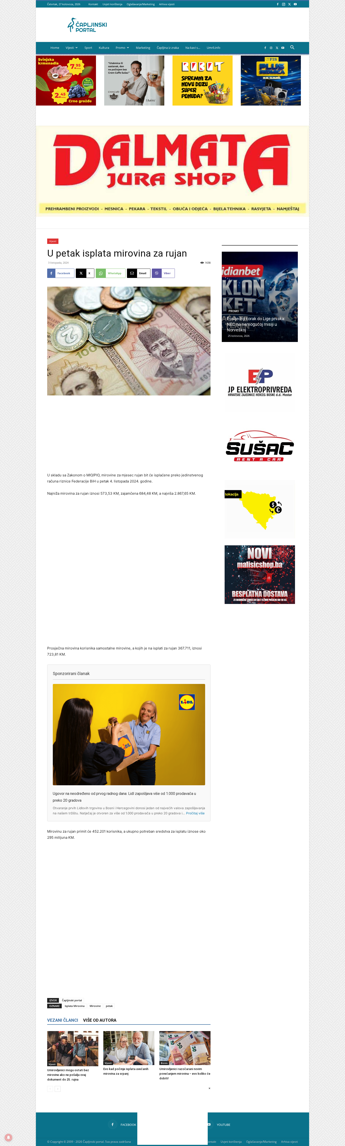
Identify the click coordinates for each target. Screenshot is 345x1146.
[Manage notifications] (8, 1137)
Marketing (143, 48)
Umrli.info (213, 48)
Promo (120, 48)
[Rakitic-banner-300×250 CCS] (134, 104)
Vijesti (70, 48)
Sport (88, 48)
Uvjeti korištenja (112, 4)
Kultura (104, 48)
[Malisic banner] (260, 602)
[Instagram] (283, 4)
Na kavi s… (192, 48)
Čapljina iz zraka (168, 48)
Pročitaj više (195, 813)
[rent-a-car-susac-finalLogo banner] (260, 474)
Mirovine (95, 1006)
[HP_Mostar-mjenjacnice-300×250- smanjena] (260, 537)
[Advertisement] (129, 434)
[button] (292, 48)
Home (54, 48)
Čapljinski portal (72, 1000)
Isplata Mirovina (74, 1006)
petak (109, 1006)
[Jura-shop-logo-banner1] (172, 215)
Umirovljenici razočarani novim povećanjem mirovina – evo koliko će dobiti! (184, 1073)
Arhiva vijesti (167, 4)
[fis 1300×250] (271, 81)
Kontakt (93, 4)
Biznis (164, 1063)
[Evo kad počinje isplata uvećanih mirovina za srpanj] (128, 1048)
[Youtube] (295, 4)
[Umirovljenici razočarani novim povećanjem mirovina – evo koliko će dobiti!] (185, 1048)
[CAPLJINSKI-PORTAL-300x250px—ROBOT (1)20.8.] (202, 104)
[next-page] (58, 1089)
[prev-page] (50, 1089)
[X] (289, 4)
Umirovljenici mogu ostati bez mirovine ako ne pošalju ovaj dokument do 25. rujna (68, 1074)
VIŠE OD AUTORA (99, 1020)
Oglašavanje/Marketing (141, 4)
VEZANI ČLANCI (62, 1020)
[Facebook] (277, 4)
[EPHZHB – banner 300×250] (260, 410)
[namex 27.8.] (66, 104)
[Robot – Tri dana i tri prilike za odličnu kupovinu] (260, 297)
